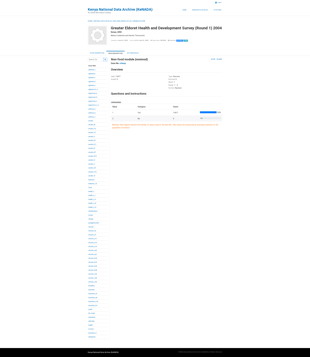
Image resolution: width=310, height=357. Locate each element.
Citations (217, 10)
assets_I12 (92, 128)
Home (184, 10)
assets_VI (91, 176)
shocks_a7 (92, 235)
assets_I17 (92, 132)
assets (90, 121)
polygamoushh (93, 223)
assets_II (91, 136)
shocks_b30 (92, 258)
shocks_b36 (92, 266)
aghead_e (91, 85)
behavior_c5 (92, 183)
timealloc (91, 286)
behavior (91, 180)
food (90, 187)
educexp (91, 321)
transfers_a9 (92, 297)
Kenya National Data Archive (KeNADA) (120, 9)
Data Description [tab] (115, 53)
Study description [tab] (97, 53)
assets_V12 (92, 172)
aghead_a (91, 70)
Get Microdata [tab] (133, 53)
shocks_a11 (92, 238)
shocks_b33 (92, 262)
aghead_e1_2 (93, 89)
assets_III (91, 148)
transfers (91, 290)
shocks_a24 (92, 250)
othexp (90, 219)
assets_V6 (92, 168)
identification (92, 211)
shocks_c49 (92, 278)
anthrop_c (91, 117)
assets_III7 (92, 152)
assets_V (91, 164)
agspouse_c (92, 101)
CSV (213, 59)
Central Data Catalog (102, 21)
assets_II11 (92, 144)
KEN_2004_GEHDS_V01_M (122, 21)
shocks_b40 (92, 270)
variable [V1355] (138, 21)
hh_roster (91, 313)
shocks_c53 (92, 282)
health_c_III (92, 203)
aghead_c (91, 77)
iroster (90, 215)
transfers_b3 (92, 305)
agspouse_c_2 (93, 105)
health (90, 325)
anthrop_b (92, 113)
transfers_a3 (92, 293)
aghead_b (91, 74)
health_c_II (92, 199)
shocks (91, 227)
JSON (220, 59)
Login (219, 2)
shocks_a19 (92, 246)
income (91, 329)
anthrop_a (91, 109)
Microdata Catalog (200, 10)
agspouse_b (92, 97)
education (91, 317)
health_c (91, 191)
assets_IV (91, 160)
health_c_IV (92, 207)
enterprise (91, 337)
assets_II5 (91, 140)
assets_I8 (91, 125)
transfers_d (92, 333)
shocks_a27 (92, 254)
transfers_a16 (93, 301)
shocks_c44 (92, 274)
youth (90, 309)
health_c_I (91, 195)
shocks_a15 (92, 242)
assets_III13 (92, 156)
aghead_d (91, 81)
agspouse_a (92, 93)
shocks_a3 (92, 231)
